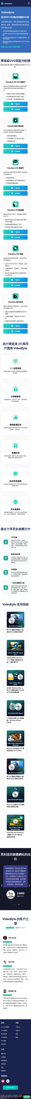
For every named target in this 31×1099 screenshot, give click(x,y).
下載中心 (18, 1027)
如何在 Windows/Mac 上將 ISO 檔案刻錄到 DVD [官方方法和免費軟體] (15, 690)
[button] (2, 885)
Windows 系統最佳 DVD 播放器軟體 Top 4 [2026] (15, 749)
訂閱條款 (3, 1057)
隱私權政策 (4, 1060)
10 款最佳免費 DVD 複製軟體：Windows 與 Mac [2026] (15, 720)
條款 (2, 1067)
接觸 (17, 1037)
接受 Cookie (26, 1096)
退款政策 (3, 1064)
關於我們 (3, 1053)
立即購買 (17, 109)
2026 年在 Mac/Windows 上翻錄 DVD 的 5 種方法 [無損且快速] (15, 835)
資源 (17, 1034)
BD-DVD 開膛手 (5, 1027)
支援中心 (18, 1030)
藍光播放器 (4, 1034)
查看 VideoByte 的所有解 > (11, 47)
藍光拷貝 (3, 1044)
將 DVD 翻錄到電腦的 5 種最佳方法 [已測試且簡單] (15, 631)
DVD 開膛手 (4, 1030)
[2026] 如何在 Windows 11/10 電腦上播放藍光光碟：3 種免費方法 (15, 660)
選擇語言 (3, 1070)
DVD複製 (3, 1040)
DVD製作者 (4, 1037)
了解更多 (17, 104)
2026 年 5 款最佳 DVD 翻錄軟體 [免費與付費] (15, 806)
